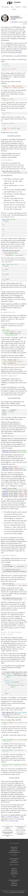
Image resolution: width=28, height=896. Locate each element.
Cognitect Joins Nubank (20, 830)
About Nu (13, 847)
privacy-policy (14, 892)
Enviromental (13, 859)
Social (13, 860)
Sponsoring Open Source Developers (20, 827)
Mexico (13, 870)
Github (22, 892)
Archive (14, 9)
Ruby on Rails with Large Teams (7, 836)
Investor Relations (13, 852)
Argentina (14, 874)
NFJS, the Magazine (13, 817)
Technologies (5, 7)
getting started (15, 52)
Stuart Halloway (14, 22)
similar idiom (16, 307)
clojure (25, 23)
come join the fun (13, 821)
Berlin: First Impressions (7, 830)
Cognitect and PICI (20, 832)
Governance (13, 862)
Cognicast (18, 7)
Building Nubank (13, 880)
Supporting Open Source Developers (20, 834)
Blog (12, 7)
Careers (13, 849)
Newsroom (13, 850)
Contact (24, 7)
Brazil (13, 868)
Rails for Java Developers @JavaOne (7, 827)
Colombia (13, 872)
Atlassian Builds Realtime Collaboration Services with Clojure (7, 833)
